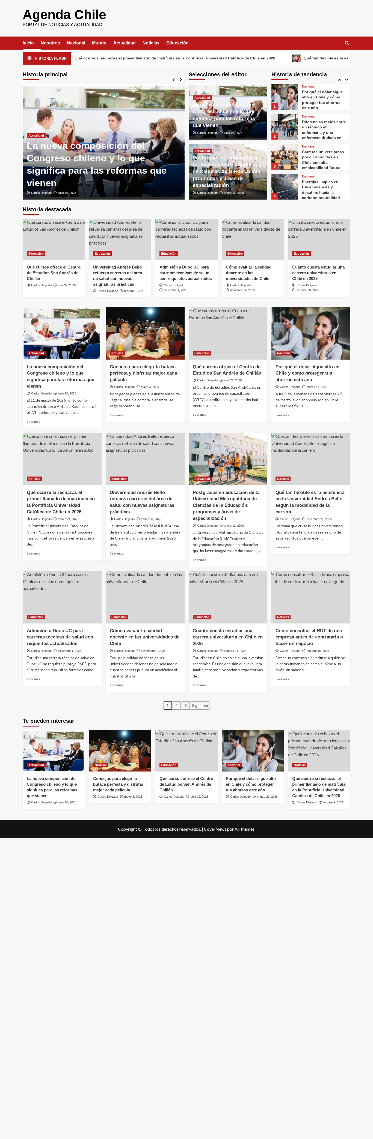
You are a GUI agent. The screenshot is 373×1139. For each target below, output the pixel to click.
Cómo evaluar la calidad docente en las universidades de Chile (248, 273)
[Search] (347, 43)
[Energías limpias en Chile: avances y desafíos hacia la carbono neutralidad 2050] (284, 157)
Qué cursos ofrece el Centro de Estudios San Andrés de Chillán (54, 273)
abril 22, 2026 (67, 285)
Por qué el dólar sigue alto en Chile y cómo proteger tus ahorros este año (307, 373)
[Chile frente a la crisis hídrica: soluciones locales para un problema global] (284, 187)
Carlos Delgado (41, 192)
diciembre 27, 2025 (319, 519)
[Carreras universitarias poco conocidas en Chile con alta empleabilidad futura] (284, 127)
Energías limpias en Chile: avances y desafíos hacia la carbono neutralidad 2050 (321, 162)
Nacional (76, 43)
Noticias (151, 43)
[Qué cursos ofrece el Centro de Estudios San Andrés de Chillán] (54, 239)
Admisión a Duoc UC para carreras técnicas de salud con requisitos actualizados (185, 273)
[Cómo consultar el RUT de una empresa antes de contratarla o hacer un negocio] (310, 597)
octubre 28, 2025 (308, 290)
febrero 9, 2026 (68, 519)
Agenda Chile (64, 14)
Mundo (99, 43)
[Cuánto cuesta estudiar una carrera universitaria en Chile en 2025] (319, 239)
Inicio (28, 43)
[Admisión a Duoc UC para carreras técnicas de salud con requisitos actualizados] (186, 239)
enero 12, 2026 (234, 192)
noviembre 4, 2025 (242, 290)
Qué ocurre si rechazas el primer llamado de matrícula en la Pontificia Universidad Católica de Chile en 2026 (132, 58)
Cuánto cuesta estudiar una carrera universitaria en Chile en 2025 (318, 273)
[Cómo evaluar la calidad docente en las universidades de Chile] (253, 239)
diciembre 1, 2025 (175, 290)
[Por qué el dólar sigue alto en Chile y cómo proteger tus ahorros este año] (310, 333)
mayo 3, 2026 (150, 386)
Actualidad (124, 43)
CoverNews (215, 828)
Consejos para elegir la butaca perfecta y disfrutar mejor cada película (143, 373)
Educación (177, 43)
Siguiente (200, 705)
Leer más (33, 422)
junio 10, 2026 (67, 192)
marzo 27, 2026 (317, 386)
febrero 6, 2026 (134, 291)
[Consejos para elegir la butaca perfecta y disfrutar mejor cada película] (145, 333)
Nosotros (50, 43)
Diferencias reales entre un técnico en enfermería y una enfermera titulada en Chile (324, 102)
